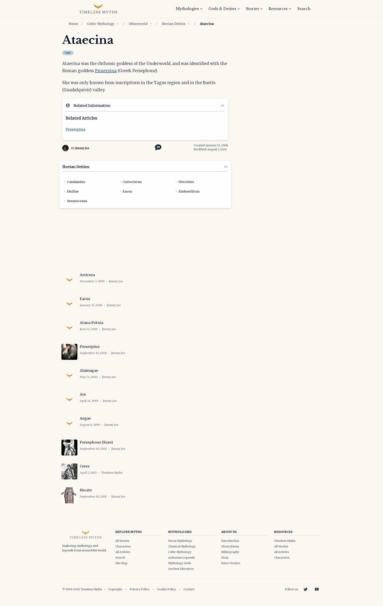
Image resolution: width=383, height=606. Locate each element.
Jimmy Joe (82, 148)
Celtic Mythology (100, 24)
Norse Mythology (180, 541)
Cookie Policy (166, 589)
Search (303, 9)
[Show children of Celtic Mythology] (117, 23)
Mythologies (187, 9)
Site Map (121, 563)
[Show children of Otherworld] (150, 23)
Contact (189, 589)
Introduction (230, 541)
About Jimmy (230, 546)
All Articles (122, 552)
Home (73, 24)
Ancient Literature (181, 569)
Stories (252, 9)
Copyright (115, 589)
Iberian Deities (174, 24)
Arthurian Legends (181, 557)
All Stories (122, 541)
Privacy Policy (139, 589)
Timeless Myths (284, 541)
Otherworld (138, 24)
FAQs (224, 557)
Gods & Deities (222, 9)
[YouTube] (317, 589)
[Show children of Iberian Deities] (188, 23)
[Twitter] (306, 589)
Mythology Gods (179, 563)
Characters (123, 546)
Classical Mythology (182, 546)
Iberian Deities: (76, 166)
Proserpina (106, 70)
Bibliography (230, 552)
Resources (278, 9)
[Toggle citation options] (157, 147)
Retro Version (230, 563)
